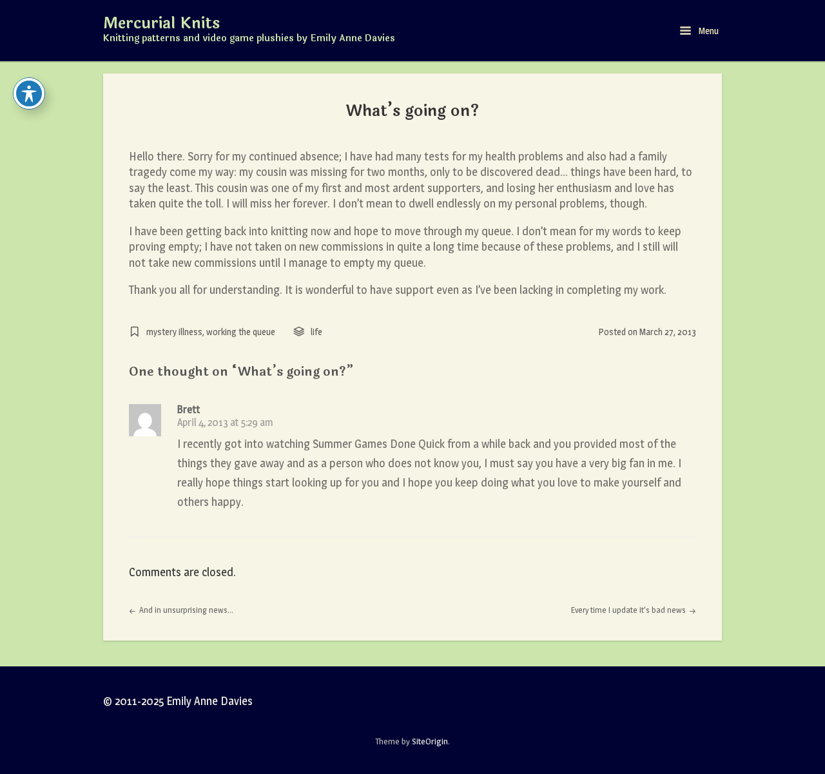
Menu (708, 30)
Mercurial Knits (161, 24)
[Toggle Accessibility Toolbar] (29, 93)
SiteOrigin (430, 741)
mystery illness (174, 331)
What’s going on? (413, 111)
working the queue (240, 331)
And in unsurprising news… (185, 610)
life (316, 331)
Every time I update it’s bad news (629, 610)
